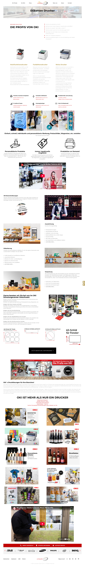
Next (80, 550)
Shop (30, 3)
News (62, 3)
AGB (19, 558)
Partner (24, 558)
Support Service (60, 545)
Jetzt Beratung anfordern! (41, 350)
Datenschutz (6, 558)
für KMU (23, 3)
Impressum (13, 558)
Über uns (55, 3)
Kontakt (70, 3)
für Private (14, 3)
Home (30, 14)
